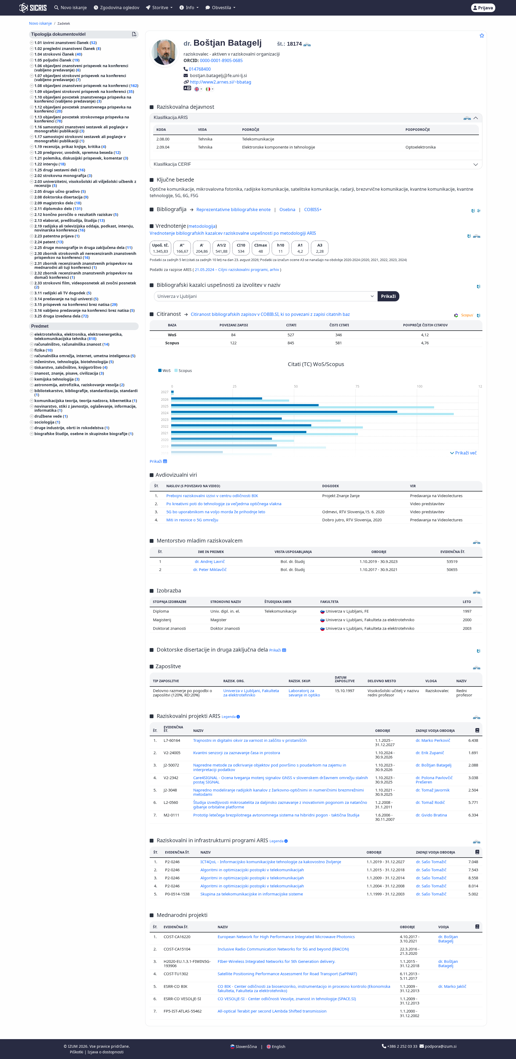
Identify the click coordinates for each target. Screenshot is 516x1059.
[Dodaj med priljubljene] (482, 35)
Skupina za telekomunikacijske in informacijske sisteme (252, 894)
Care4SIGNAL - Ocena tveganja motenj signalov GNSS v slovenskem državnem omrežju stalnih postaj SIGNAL (280, 780)
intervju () (54, 164)
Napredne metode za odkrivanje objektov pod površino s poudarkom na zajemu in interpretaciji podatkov (269, 767)
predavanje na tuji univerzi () (70, 298)
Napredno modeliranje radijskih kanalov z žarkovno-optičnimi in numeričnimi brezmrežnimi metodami (278, 792)
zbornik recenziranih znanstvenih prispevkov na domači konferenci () (83, 275)
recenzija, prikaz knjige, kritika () (74, 146)
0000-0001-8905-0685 (221, 60)
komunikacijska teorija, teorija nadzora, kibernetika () (85, 400)
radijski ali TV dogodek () (67, 292)
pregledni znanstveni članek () (72, 48)
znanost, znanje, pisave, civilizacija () (69, 373)
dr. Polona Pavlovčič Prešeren (434, 780)
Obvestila (221, 7)
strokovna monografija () (67, 175)
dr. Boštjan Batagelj (434, 765)
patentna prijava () (61, 235)
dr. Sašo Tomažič (431, 861)
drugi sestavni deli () (64, 169)
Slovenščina (246, 1046)
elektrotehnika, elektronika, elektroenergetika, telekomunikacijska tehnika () (78, 336)
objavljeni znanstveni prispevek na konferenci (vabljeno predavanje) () (81, 68)
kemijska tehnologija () (57, 379)
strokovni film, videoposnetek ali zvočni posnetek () (85, 285)
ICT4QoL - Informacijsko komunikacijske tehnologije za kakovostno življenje (271, 861)
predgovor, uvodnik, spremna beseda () (82, 152)
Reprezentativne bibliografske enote (234, 209)
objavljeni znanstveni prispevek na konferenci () (90, 85)
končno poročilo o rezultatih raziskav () (80, 214)
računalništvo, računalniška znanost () (71, 344)
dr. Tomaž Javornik (433, 790)
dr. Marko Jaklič (452, 986)
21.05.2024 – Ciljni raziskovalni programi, (232, 269)
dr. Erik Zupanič (430, 752)
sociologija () (47, 422)
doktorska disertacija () (65, 197)
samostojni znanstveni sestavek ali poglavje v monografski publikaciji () (81, 128)
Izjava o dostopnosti (106, 1051)
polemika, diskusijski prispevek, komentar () (85, 158)
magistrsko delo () (62, 202)
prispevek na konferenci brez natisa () (80, 304)
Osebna (288, 209)
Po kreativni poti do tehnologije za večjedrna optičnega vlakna (224, 503)
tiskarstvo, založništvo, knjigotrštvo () (71, 367)
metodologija (202, 226)
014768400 (200, 69)
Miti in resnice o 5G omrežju (192, 519)
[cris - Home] (32, 8)
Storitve (160, 7)
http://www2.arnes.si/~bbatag (220, 82)
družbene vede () (51, 416)
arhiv (275, 269)
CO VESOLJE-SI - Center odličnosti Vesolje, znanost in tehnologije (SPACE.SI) (287, 998)
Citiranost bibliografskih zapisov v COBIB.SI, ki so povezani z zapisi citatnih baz (270, 314)
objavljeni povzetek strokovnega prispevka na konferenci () (81, 119)
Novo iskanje (73, 7)
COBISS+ (313, 209)
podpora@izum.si (440, 1046)
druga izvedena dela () (65, 316)
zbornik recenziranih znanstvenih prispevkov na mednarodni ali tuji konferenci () (83, 265)
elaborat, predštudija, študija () (74, 220)
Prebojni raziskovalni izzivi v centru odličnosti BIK (212, 495)
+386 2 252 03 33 (402, 1046)
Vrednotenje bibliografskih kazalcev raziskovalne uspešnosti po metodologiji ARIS (233, 233)
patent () (53, 241)
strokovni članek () (62, 54)
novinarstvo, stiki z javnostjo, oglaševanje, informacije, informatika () (85, 408)
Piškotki (77, 1051)
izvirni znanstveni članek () (70, 42)
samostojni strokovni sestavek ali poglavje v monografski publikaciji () (80, 138)
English (278, 1046)
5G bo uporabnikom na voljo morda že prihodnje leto (216, 511)
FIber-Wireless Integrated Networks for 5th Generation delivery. (277, 961)
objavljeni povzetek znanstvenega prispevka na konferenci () (82, 109)
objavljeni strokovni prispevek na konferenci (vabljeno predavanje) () (80, 77)
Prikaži (388, 296)
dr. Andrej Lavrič (210, 561)
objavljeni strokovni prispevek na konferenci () (88, 91)
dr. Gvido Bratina (432, 815)
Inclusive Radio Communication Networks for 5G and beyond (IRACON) (284, 949)
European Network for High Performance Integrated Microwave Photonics (287, 936)
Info (190, 7)
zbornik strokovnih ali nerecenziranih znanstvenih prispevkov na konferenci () (85, 255)
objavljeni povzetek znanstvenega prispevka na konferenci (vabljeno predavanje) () (82, 99)
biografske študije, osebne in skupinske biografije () (83, 433)
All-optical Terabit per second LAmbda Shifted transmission (273, 1011)
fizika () (43, 350)
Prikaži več (465, 453)
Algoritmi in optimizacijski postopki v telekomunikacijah (252, 869)
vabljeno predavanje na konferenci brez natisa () (89, 310)
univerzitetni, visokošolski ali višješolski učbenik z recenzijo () (85, 183)
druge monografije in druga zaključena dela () (87, 247)
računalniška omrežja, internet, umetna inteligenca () (84, 355)
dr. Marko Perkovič (433, 740)
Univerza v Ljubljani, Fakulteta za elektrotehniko (251, 692)
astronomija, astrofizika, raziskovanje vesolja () (79, 384)
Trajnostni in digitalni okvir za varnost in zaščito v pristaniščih (250, 740)
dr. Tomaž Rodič (431, 802)
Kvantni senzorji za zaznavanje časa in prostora (237, 752)
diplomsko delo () (62, 208)
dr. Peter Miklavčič (210, 569)
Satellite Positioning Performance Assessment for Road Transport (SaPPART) (288, 973)
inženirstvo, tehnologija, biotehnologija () (74, 361)
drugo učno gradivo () (64, 191)
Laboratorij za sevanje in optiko (304, 692)
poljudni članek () (61, 60)
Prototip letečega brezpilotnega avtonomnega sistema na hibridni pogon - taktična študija (276, 815)
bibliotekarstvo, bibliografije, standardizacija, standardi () (86, 392)
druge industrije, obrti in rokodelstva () (71, 427)
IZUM (73, 1046)
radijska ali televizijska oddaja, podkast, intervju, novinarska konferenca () (84, 228)
